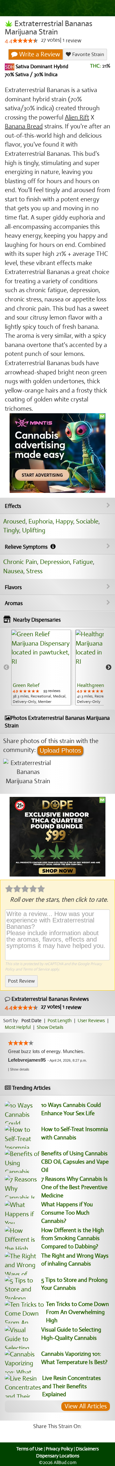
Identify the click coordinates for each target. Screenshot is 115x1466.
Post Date (31, 1020)
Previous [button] (6, 667)
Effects (13, 506)
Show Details (50, 1027)
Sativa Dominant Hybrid (41, 67)
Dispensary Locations (57, 1456)
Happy (64, 521)
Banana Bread (24, 126)
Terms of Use (29, 1449)
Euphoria (40, 521)
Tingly (11, 530)
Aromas (14, 603)
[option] (41, 667)
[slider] (25, 40)
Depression (55, 562)
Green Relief (26, 685)
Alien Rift (77, 117)
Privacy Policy (59, 1449)
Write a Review (39, 54)
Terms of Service (36, 969)
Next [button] (108, 667)
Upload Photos (60, 750)
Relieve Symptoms (27, 547)
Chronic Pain (20, 562)
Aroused (14, 521)
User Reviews (91, 1020)
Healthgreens (91, 685)
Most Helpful (18, 1027)
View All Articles (86, 1406)
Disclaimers (87, 1449)
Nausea (13, 571)
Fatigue (83, 562)
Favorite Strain (87, 54)
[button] (19, 1069)
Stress (34, 571)
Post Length (60, 1020)
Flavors (13, 587)
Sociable (87, 521)
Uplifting (33, 530)
